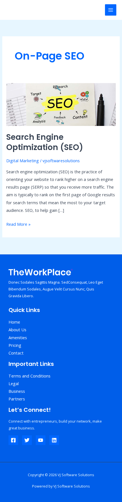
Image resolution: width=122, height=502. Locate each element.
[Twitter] (27, 440)
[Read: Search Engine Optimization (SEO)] (60, 104)
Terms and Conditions (30, 376)
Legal (14, 383)
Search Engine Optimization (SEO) (44, 142)
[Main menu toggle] (110, 10)
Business (17, 391)
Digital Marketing (22, 160)
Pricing (15, 345)
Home (14, 322)
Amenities (18, 337)
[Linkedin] (54, 440)
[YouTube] (40, 440)
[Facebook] (13, 440)
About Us (17, 329)
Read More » (18, 223)
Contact (16, 353)
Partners (17, 399)
